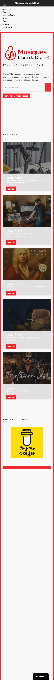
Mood (5, 21)
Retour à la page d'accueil (16, 96)
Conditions (7, 27)
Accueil (6, 9)
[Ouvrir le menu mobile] (4, 4)
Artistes (6, 18)
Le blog (6, 24)
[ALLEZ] (48, 87)
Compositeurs (9, 15)
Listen (11, 189)
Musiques (6, 12)
